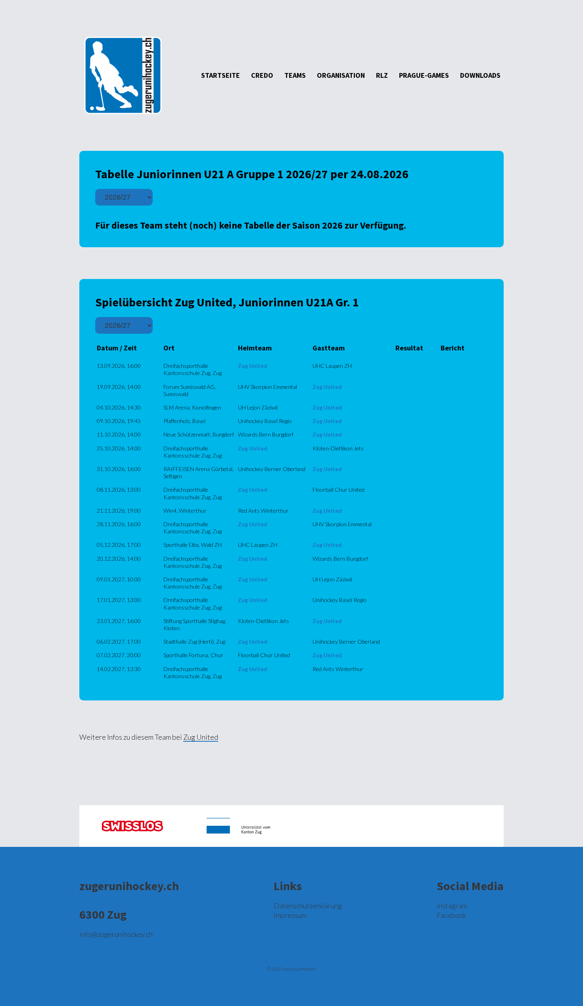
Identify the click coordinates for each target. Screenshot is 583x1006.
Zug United (200, 737)
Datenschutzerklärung (308, 905)
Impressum (290, 915)
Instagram (452, 905)
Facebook (451, 915)
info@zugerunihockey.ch (116, 934)
